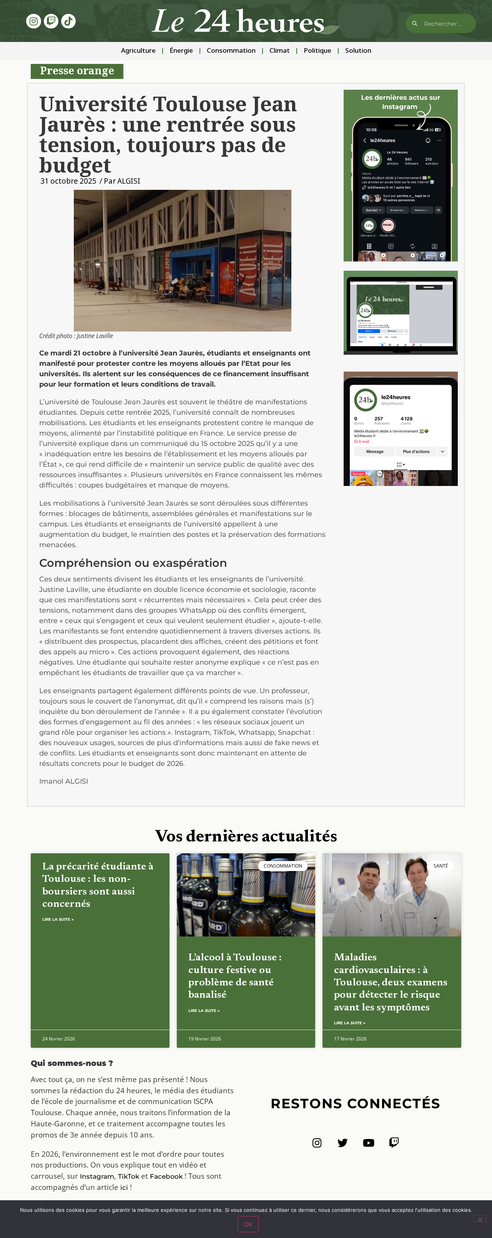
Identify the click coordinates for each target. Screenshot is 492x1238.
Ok (248, 1224)
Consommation (231, 51)
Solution (358, 51)
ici (124, 1187)
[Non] (479, 1218)
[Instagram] (33, 21)
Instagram (97, 1176)
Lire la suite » (58, 919)
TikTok (128, 1176)
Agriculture (138, 51)
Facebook (166, 1176)
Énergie (181, 51)
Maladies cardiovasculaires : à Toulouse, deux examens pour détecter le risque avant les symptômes (390, 983)
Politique (317, 51)
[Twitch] (51, 21)
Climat (279, 51)
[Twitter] (342, 1142)
